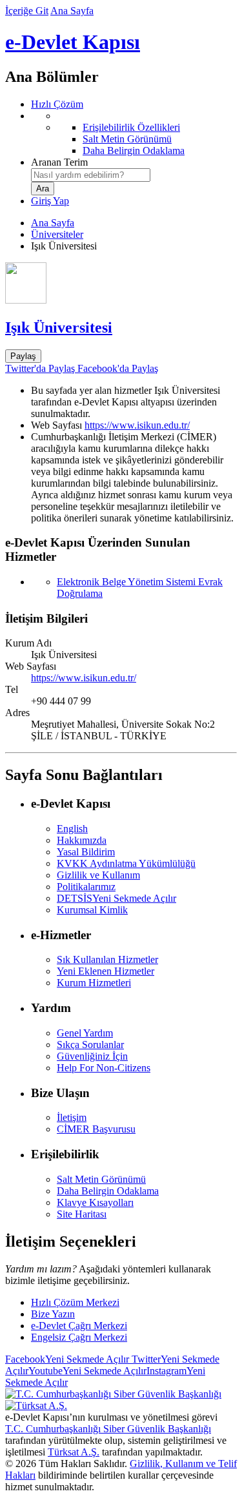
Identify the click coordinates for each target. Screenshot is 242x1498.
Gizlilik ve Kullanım (98, 875)
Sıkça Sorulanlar (90, 1044)
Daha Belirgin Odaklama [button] (108, 1190)
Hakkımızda (81, 840)
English (72, 828)
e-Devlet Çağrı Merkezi (79, 1325)
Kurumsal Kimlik (92, 909)
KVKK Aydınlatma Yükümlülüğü (126, 863)
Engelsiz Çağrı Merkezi (79, 1337)
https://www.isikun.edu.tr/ (137, 425)
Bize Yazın (53, 1313)
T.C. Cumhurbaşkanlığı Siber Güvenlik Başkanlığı (108, 1428)
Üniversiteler (57, 234)
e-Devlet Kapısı (72, 42)
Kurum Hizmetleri (94, 982)
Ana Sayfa (72, 10)
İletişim (71, 1117)
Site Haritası (81, 1214)
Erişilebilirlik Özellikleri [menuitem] (131, 127)
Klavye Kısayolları (95, 1202)
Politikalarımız (86, 886)
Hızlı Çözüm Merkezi (75, 1302)
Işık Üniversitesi (58, 327)
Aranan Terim (59, 162)
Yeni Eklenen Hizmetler (105, 971)
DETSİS (116, 898)
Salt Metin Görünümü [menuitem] (127, 138)
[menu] (134, 133)
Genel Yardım (85, 1032)
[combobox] (90, 175)
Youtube (87, 1370)
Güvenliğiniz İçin (92, 1056)
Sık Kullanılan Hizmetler (107, 959)
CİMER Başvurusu (96, 1129)
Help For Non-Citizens (103, 1067)
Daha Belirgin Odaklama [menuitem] (134, 150)
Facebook (67, 1359)
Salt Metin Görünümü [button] (101, 1179)
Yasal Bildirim (86, 851)
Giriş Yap (50, 200)
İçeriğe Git (26, 10)
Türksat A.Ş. (73, 1451)
